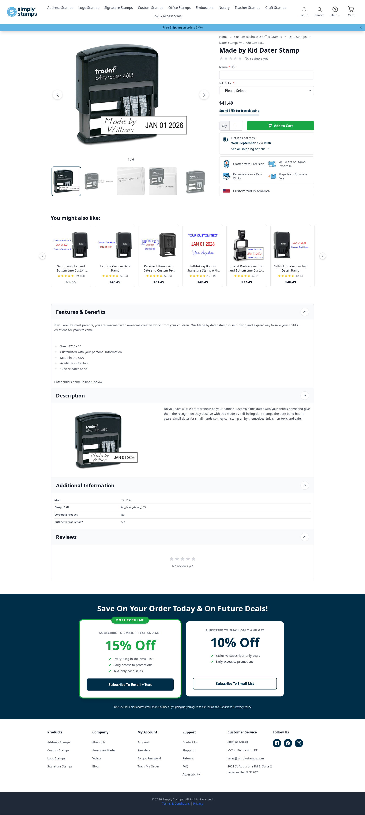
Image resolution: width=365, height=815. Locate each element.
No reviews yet (256, 58)
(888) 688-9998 (237, 742)
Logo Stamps (88, 7)
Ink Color (226, 83)
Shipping (188, 750)
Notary (224, 7)
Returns (188, 758)
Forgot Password (149, 758)
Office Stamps (179, 7)
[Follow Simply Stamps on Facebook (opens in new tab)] (277, 743)
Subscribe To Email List (235, 683)
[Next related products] (322, 256)
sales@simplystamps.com (245, 758)
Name (224, 67)
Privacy (198, 803)
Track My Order (148, 766)
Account (143, 742)
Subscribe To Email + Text (130, 684)
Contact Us (190, 742)
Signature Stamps (118, 7)
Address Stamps (60, 7)
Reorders (144, 750)
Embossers (205, 7)
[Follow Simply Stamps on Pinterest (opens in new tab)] (288, 743)
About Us (98, 742)
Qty (224, 126)
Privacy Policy (243, 707)
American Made (103, 750)
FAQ (185, 766)
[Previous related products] (42, 256)
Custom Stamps (150, 7)
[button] (57, 94)
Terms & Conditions (176, 803)
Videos (97, 758)
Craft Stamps (275, 7)
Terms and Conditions (219, 707)
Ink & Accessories (168, 16)
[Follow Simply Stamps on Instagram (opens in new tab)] (299, 743)
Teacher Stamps (247, 7)
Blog (95, 766)
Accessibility (191, 774)
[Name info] (233, 67)
